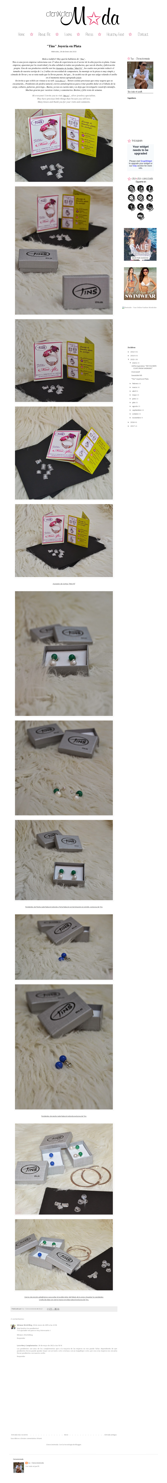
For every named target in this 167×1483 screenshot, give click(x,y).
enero (134, 363)
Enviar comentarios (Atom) (31, 1438)
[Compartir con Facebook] (55, 1309)
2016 (132, 422)
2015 (132, 360)
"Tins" (82, 59)
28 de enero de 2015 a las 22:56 (45, 1325)
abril (134, 391)
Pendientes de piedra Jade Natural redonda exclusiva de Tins (64, 1116)
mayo (134, 395)
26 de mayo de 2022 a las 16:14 (50, 1345)
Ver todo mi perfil (32, 1466)
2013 (132, 352)
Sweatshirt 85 (136, 376)
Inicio (66, 1435)
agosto (135, 406)
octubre (135, 414)
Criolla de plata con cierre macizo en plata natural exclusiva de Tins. (64, 1300)
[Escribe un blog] (50, 1309)
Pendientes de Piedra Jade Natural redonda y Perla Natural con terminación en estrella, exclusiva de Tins (64, 907)
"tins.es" (66, 96)
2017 (132, 426)
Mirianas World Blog (24, 1325)
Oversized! (135, 372)
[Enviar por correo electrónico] (48, 1309)
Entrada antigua (111, 1435)
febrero (135, 384)
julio (134, 403)
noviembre (136, 418)
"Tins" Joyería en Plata (139, 379)
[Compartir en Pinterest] (58, 1309)
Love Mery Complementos (27, 1345)
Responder (21, 1338)
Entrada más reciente (19, 1435)
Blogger (78, 1445)
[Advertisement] (64, 1414)
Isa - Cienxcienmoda (36, 1463)
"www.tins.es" (60, 81)
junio (134, 399)
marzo (135, 387)
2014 (132, 356)
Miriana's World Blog (25, 1335)
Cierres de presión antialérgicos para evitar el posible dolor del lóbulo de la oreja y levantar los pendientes (63, 1297)
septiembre (137, 410)
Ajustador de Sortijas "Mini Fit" (69, 68)
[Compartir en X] (53, 1309)
